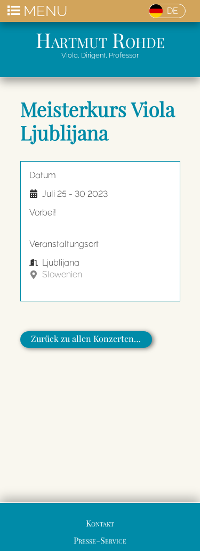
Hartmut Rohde (100, 39)
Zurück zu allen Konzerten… (86, 338)
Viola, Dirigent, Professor (100, 55)
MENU (45, 11)
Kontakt (100, 523)
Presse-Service (100, 540)
